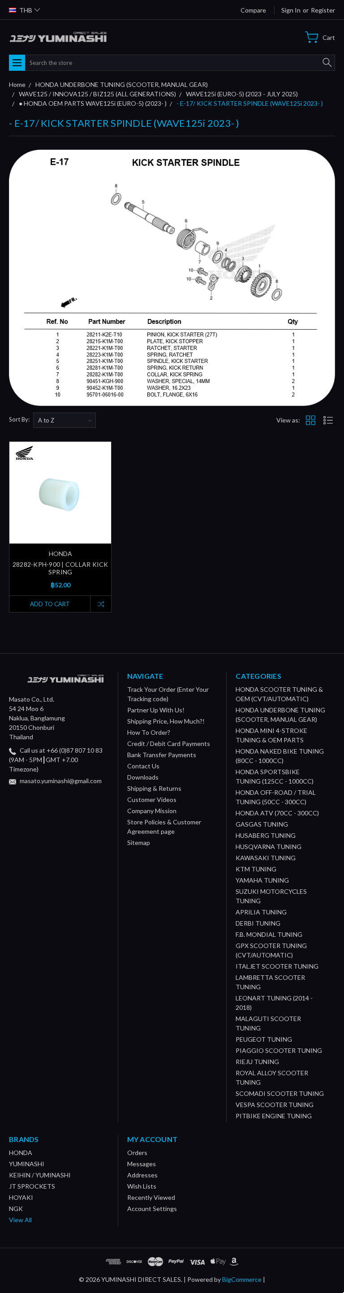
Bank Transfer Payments (161, 755)
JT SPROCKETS (32, 1186)
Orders (137, 1152)
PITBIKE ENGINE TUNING (274, 1116)
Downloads (143, 777)
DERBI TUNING (258, 923)
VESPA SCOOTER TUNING (275, 1104)
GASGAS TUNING (262, 824)
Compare (253, 10)
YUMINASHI (26, 1164)
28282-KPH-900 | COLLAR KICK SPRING (60, 568)
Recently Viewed (151, 1197)
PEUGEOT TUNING (264, 1039)
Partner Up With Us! (156, 710)
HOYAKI (21, 1197)
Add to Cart (50, 604)
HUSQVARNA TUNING (268, 846)
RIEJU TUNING (257, 1061)
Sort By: (19, 419)
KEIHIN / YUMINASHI (40, 1175)
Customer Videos (151, 799)
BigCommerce (242, 1279)
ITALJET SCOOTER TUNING (277, 966)
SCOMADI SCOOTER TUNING (280, 1093)
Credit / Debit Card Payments (168, 743)
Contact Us (143, 766)
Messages (141, 1164)
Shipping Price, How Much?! (166, 721)
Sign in (291, 10)
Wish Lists (141, 1186)
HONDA (20, 1152)
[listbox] (64, 420)
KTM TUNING (256, 869)
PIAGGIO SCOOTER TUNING (279, 1050)
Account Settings (152, 1208)
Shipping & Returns (154, 788)
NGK (16, 1208)
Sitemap (138, 842)
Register (323, 10)
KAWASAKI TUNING (266, 858)
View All (20, 1220)
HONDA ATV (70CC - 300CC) (277, 813)
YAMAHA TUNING (262, 880)
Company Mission (151, 811)
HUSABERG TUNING (266, 835)
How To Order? (148, 732)
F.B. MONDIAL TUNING (269, 934)
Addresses (142, 1175)
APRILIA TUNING (261, 912)
